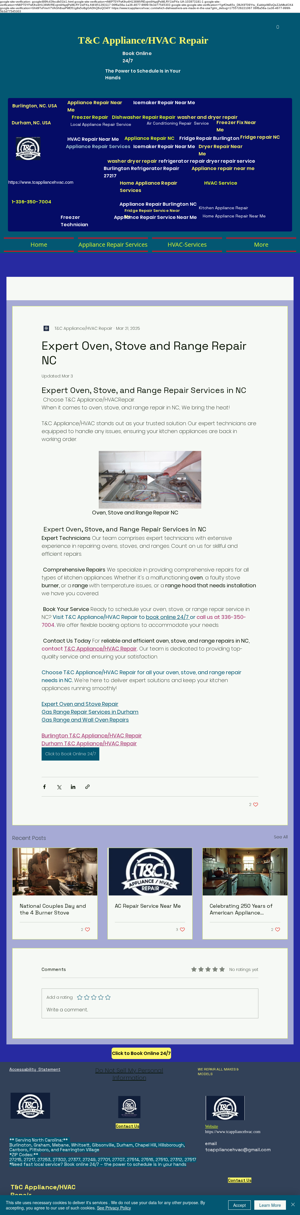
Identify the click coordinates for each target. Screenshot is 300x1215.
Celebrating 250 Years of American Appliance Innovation (241, 909)
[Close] (292, 1205)
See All (281, 837)
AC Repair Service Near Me (148, 905)
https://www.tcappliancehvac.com (41, 182)
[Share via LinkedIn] (73, 787)
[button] (278, 25)
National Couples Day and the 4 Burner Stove (53, 909)
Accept (239, 1205)
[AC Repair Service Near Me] (150, 871)
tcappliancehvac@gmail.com (238, 1150)
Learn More (270, 1205)
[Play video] (150, 480)
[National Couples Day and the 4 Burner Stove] (55, 871)
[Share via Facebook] (44, 787)
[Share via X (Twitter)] (59, 787)
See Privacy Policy (114, 1208)
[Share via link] (87, 787)
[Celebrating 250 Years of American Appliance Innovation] (245, 871)
